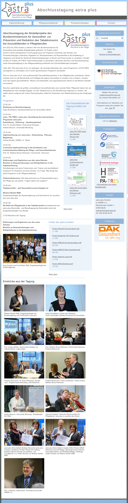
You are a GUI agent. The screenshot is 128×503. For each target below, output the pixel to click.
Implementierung (16, 23)
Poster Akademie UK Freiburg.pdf (65, 236)
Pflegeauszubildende (48, 23)
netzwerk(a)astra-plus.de (106, 210)
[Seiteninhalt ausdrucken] (97, 38)
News (110, 52)
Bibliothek (113, 121)
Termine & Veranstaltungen (109, 54)
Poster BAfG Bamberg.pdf (62, 264)
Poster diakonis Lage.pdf (62, 257)
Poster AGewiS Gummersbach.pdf (65, 229)
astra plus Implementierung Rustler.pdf (76, 162)
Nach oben (68, 209)
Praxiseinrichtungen (80, 23)
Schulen (111, 23)
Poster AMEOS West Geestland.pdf (66, 250)
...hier (110, 108)
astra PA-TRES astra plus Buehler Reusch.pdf (78, 134)
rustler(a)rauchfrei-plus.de (110, 95)
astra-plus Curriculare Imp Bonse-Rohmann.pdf (78, 190)
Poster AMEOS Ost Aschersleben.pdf (66, 243)
